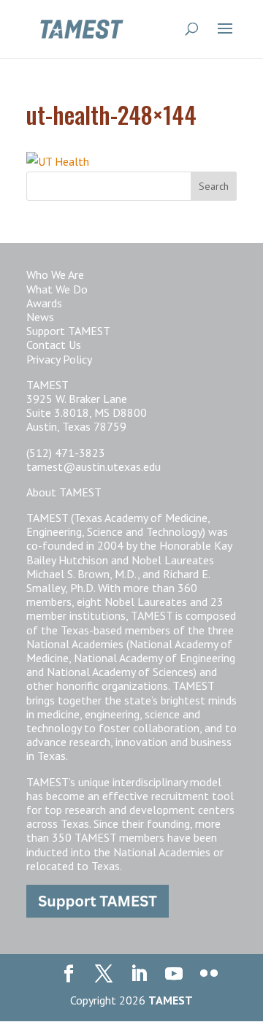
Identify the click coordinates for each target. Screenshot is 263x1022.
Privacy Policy (59, 359)
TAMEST (170, 1000)
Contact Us (53, 344)
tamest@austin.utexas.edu (93, 466)
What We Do (57, 289)
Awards (44, 303)
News (40, 317)
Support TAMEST (68, 330)
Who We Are (55, 274)
